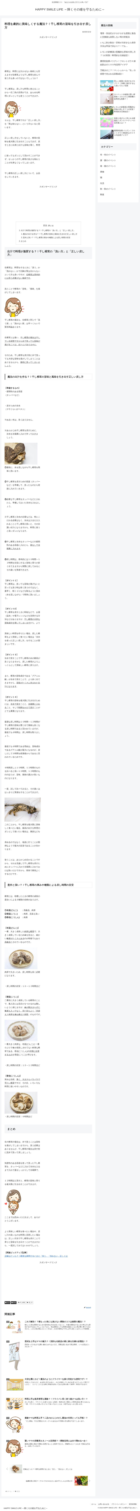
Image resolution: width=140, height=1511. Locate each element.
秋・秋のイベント (108, 189)
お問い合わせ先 (103, 1504)
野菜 (14, 1302)
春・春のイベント (108, 166)
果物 (102, 172)
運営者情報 (133, 1504)
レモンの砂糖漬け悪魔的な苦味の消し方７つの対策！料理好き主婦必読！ (118, 53)
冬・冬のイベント (108, 155)
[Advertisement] (48, 54)
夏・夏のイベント (108, 160)
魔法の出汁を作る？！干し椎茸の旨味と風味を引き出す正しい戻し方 (50, 234)
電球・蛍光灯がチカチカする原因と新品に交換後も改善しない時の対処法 (118, 35)
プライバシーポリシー (119, 1504)
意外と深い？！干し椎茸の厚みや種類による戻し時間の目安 (46, 237)
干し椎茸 (22, 1302)
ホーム (93, 1504)
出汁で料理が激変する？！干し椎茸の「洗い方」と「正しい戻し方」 (48, 230)
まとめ (23, 241)
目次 (45, 225)
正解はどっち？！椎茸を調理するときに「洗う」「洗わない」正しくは (36, 1256)
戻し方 (30, 1302)
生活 (8, 1302)
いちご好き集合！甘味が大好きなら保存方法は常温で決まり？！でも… (118, 44)
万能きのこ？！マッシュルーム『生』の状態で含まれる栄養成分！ (118, 72)
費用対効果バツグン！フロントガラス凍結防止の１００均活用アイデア (118, 63)
